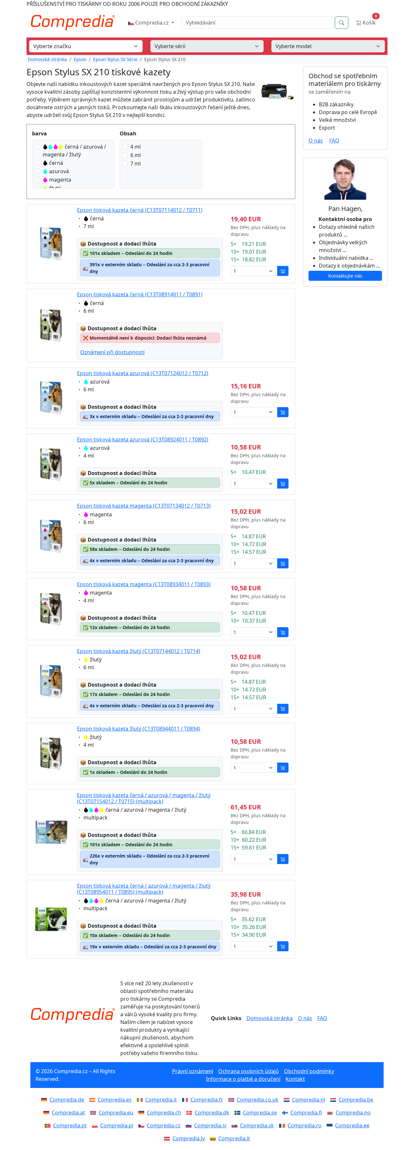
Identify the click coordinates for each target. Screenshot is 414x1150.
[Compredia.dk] (190, 1112)
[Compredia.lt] (214, 1138)
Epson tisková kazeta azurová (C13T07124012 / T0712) (142, 373)
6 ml (135, 155)
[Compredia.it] (141, 1099)
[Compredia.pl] (96, 1125)
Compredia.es (115, 1099)
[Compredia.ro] (283, 1125)
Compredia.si (210, 1125)
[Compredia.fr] (186, 1099)
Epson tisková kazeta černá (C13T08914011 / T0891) (139, 294)
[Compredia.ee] (331, 1125)
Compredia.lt (234, 1138)
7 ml (135, 163)
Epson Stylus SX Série (115, 59)
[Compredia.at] (47, 1112)
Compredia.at (68, 1112)
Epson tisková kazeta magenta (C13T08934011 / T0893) (144, 584)
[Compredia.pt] (49, 1125)
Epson (80, 59)
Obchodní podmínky (309, 1071)
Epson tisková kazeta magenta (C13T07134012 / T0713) (144, 505)
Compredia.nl (308, 1099)
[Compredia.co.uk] (232, 1099)
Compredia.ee (352, 1125)
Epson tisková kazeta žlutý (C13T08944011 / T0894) (138, 728)
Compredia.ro (304, 1125)
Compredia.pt (70, 1125)
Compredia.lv (188, 1138)
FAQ (334, 140)
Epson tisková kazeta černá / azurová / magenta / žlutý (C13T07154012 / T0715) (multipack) (144, 798)
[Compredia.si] (190, 1125)
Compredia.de (66, 1099)
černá (56, 162)
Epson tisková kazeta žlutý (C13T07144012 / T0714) (138, 651)
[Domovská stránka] (72, 1016)
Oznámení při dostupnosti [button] (112, 352)
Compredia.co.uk (257, 1099)
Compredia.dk (212, 1112)
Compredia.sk (257, 1125)
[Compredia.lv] (168, 1138)
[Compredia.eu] (94, 1112)
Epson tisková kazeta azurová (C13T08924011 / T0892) (142, 439)
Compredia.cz (152, 22)
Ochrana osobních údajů (248, 1071)
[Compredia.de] (45, 1099)
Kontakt (295, 1078)
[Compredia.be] (334, 1099)
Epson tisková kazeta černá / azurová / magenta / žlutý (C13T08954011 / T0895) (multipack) (144, 888)
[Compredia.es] (93, 1099)
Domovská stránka (47, 59)
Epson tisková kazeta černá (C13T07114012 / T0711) (139, 210)
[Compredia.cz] (142, 1125)
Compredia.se (260, 1112)
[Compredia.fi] (286, 1112)
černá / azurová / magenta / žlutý (74, 150)
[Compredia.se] (238, 1112)
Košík (369, 21)
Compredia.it (161, 1099)
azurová (59, 171)
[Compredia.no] (331, 1112)
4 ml (135, 146)
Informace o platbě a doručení (243, 1078)
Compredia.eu (116, 1112)
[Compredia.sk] (236, 1125)
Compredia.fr (207, 1099)
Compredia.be (356, 1099)
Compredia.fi (306, 1112)
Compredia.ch (164, 1112)
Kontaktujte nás (345, 276)
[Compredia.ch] (142, 1112)
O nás (316, 140)
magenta (60, 179)
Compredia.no (353, 1112)
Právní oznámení (192, 1071)
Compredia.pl (116, 1125)
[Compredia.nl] (288, 1099)
